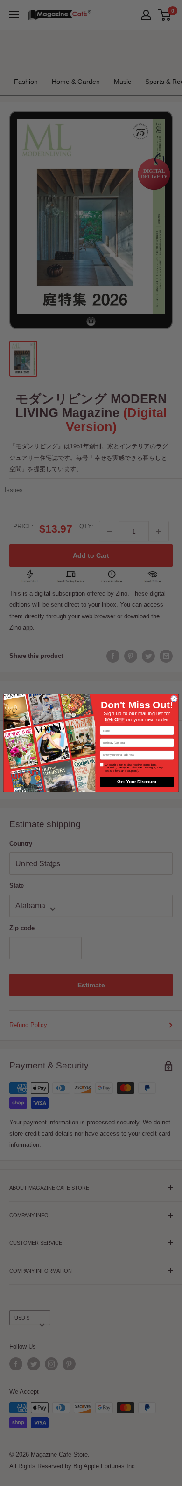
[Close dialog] (174, 699)
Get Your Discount (136, 781)
